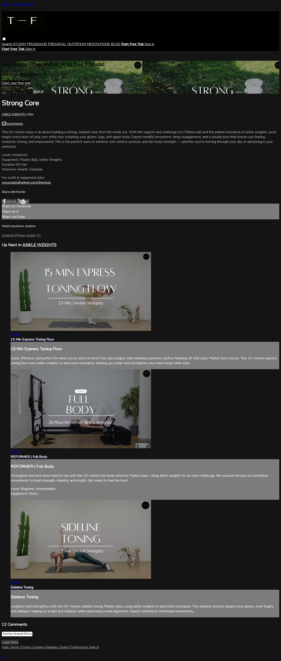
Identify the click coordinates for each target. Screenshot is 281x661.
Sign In (30, 49)
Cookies (38, 647)
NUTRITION (76, 44)
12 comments (12, 123)
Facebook (10, 201)
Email (25, 201)
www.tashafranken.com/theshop (26, 182)
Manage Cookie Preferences (67, 647)
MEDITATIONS (98, 44)
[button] (4, 39)
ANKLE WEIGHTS (13, 114)
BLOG (115, 44)
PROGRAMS (37, 44)
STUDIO (19, 44)
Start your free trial (16, 83)
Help (6, 647)
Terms (15, 647)
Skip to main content (17, 4)
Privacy (26, 647)
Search (7, 44)
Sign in (149, 44)
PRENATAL (57, 44)
